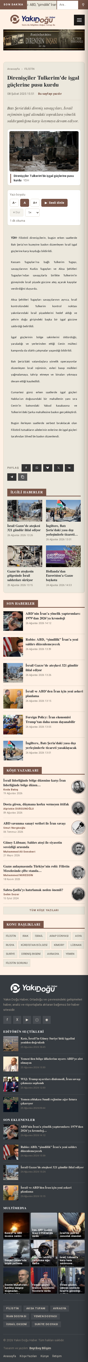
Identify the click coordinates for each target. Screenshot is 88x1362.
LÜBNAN (76, 945)
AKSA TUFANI (36, 1308)
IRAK (25, 935)
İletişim (57, 1356)
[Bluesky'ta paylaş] (47, 468)
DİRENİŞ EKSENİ (31, 953)
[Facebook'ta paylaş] (26, 468)
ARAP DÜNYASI (59, 935)
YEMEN (70, 953)
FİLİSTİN (29, 68)
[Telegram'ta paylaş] (11, 477)
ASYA (78, 935)
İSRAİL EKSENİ (16, 1324)
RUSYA (10, 945)
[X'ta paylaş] (58, 468)
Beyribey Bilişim (40, 1348)
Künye (45, 1356)
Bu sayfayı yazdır (50, 93)
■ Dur (16, 212)
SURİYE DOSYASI (46, 1324)
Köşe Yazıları (28, 1356)
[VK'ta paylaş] (69, 468)
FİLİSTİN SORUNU (17, 963)
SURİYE (10, 953)
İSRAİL (39, 935)
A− (14, 202)
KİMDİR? (59, 945)
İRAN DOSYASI (16, 1316)
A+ (35, 202)
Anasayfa (13, 68)
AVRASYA (53, 953)
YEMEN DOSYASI (45, 1316)
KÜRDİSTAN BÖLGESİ (34, 945)
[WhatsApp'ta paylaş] (37, 468)
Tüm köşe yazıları (44, 910)
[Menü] (79, 20)
